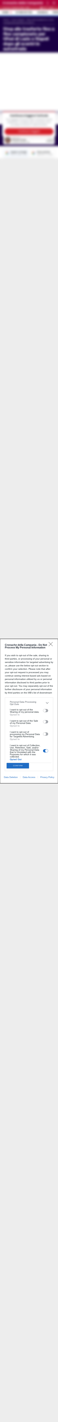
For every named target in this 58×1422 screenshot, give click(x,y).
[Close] (52, 645)
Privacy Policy (47, 777)
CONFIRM (18, 765)
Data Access (29, 777)
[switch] (45, 710)
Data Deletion (11, 777)
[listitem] (29, 703)
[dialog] (29, 711)
